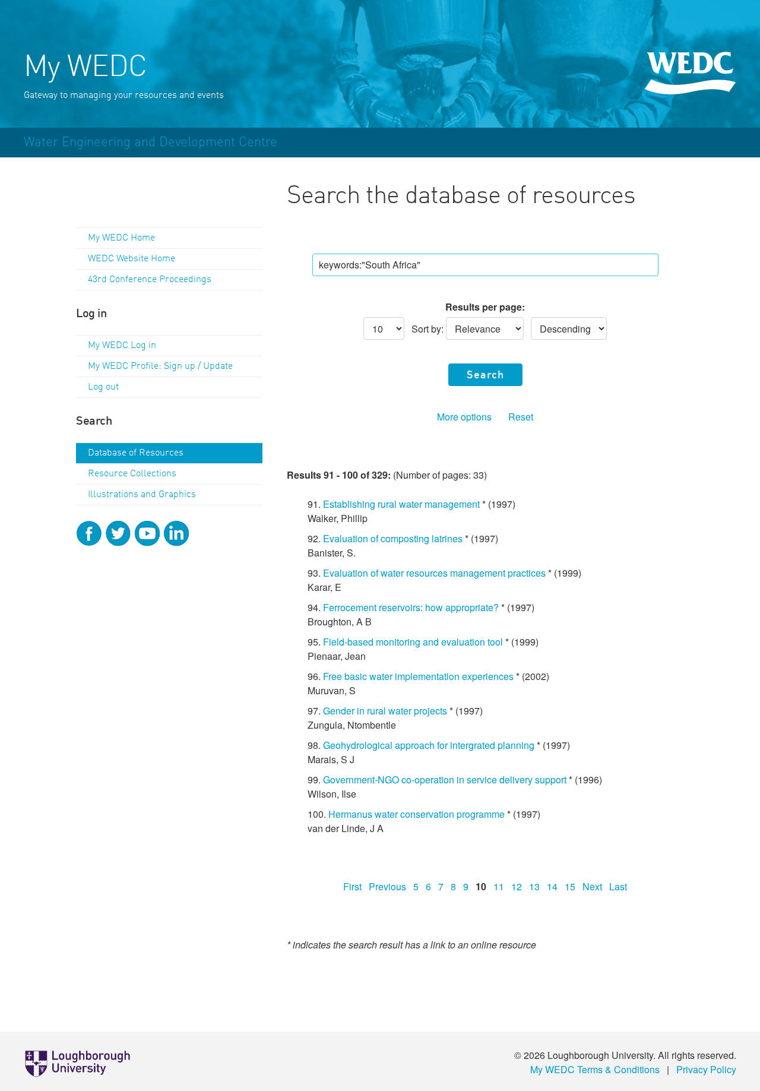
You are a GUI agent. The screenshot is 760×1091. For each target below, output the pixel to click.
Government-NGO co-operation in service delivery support (444, 779)
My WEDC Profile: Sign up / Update (160, 366)
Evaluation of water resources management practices (434, 573)
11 (498, 886)
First (352, 886)
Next (592, 886)
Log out (103, 387)
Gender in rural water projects (385, 710)
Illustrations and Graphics (142, 494)
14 (552, 886)
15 (570, 886)
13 (534, 886)
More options (464, 416)
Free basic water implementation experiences (418, 676)
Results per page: (485, 307)
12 (516, 886)
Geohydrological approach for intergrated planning (428, 745)
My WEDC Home (121, 238)
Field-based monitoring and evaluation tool (413, 642)
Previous (387, 886)
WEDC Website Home (131, 259)
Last (618, 886)
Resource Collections (132, 474)
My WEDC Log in (122, 345)
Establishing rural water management (401, 504)
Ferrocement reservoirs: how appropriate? (411, 607)
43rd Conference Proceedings (149, 279)
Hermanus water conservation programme (416, 814)
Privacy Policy (706, 1069)
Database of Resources (135, 453)
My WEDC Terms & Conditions (595, 1069)
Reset (520, 416)
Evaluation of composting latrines (393, 538)
